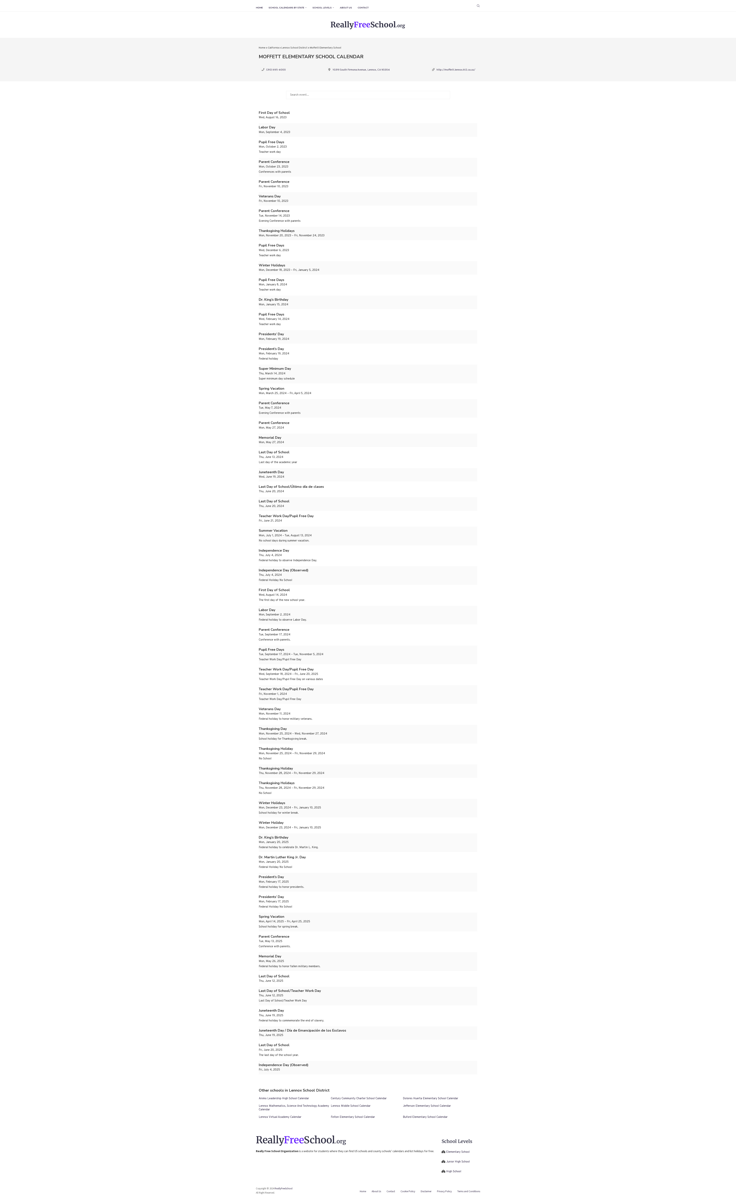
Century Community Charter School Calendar (359, 1098)
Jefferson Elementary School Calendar (427, 1106)
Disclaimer (426, 1191)
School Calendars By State (286, 7)
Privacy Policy (444, 1191)
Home (259, 7)
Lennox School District (294, 47)
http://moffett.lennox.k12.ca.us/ (456, 69)
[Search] (478, 5)
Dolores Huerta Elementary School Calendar (430, 1098)
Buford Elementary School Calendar (425, 1117)
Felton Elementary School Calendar (353, 1117)
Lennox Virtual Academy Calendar (280, 1117)
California (273, 47)
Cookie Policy (408, 1191)
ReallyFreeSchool (283, 1188)
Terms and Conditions (468, 1191)
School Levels (322, 7)
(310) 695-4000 (276, 69)
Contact (363, 7)
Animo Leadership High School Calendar (284, 1098)
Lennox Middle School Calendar (350, 1106)
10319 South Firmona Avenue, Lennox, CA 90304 (361, 69)
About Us (346, 7)
